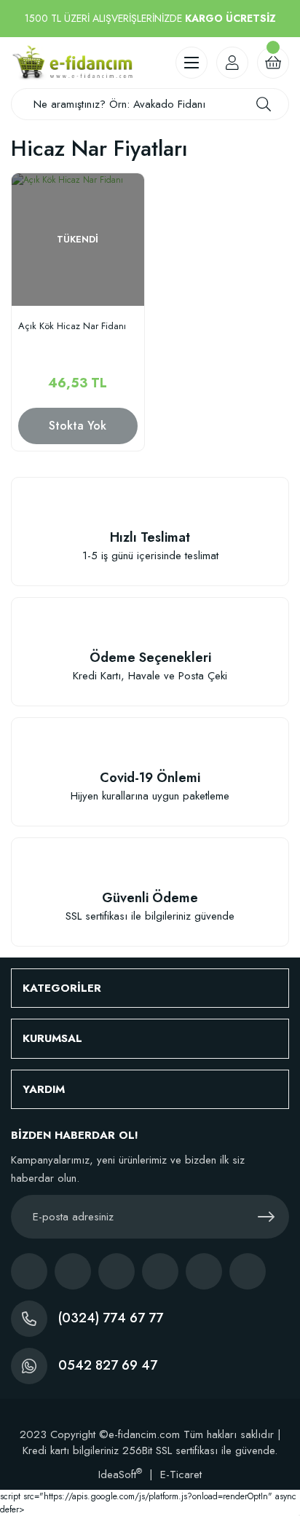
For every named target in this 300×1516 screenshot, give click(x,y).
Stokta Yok (77, 425)
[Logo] (72, 62)
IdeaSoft (120, 1474)
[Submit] (265, 1217)
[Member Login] (232, 63)
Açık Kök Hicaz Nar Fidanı (72, 326)
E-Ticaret (181, 1474)
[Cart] (273, 63)
